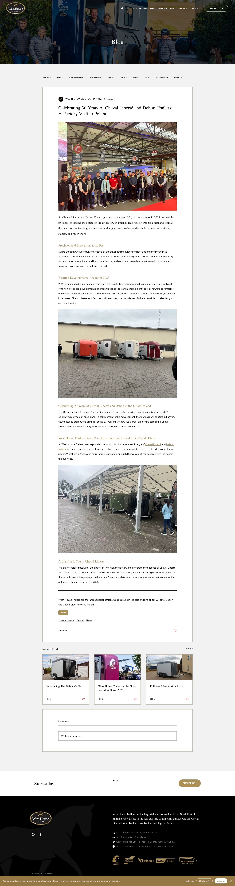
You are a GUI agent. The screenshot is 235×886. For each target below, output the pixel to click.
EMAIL (115, 781)
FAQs (135, 77)
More (176, 77)
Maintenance (162, 77)
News (60, 77)
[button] (182, 8)
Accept (221, 880)
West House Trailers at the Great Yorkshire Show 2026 (117, 688)
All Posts (46, 77)
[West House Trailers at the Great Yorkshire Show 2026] (117, 667)
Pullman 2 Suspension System (167, 686)
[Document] (122, 8)
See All (189, 648)
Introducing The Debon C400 (63, 686)
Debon (111, 77)
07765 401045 (150, 832)
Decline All (204, 880)
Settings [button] (190, 880)
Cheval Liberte (76, 77)
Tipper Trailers (166, 823)
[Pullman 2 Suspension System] (169, 667)
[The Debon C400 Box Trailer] (66, 667)
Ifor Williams (95, 77)
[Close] (231, 880)
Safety (123, 77)
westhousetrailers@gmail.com (131, 837)
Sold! (146, 77)
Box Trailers (145, 823)
